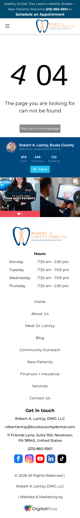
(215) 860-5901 (57, 9)
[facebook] (18, 459)
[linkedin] (51, 459)
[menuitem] (40, 302)
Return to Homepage (40, 128)
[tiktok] (62, 459)
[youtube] (40, 459)
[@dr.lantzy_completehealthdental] (11, 147)
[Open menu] (7, 26)
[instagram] (29, 459)
